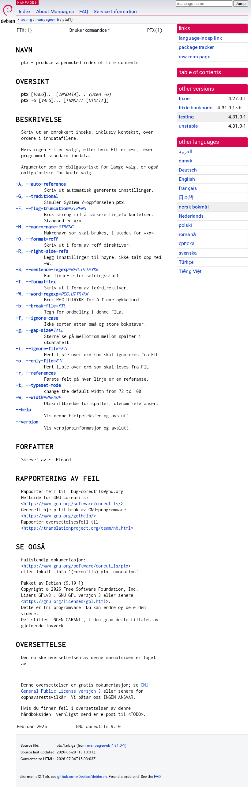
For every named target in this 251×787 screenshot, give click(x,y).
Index (25, 11)
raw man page (194, 57)
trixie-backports (195, 108)
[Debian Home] (8, 12)
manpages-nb (47, 19)
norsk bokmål (194, 207)
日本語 (186, 197)
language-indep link (200, 38)
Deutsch (188, 170)
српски (186, 243)
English (187, 179)
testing (26, 19)
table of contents (200, 72)
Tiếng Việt (190, 271)
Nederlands (191, 216)
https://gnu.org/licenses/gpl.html (65, 601)
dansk (185, 161)
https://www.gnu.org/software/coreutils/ (72, 503)
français (188, 188)
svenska (188, 253)
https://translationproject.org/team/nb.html (77, 528)
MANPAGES (27, 2)
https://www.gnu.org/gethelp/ (58, 515)
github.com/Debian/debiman (82, 776)
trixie (184, 98)
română (187, 234)
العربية (185, 151)
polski (185, 225)
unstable (188, 126)
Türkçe (186, 262)
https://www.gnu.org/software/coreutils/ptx (76, 565)
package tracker (196, 47)
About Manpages (55, 11)
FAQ (83, 11)
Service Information (115, 11)
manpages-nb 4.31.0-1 (106, 745)
